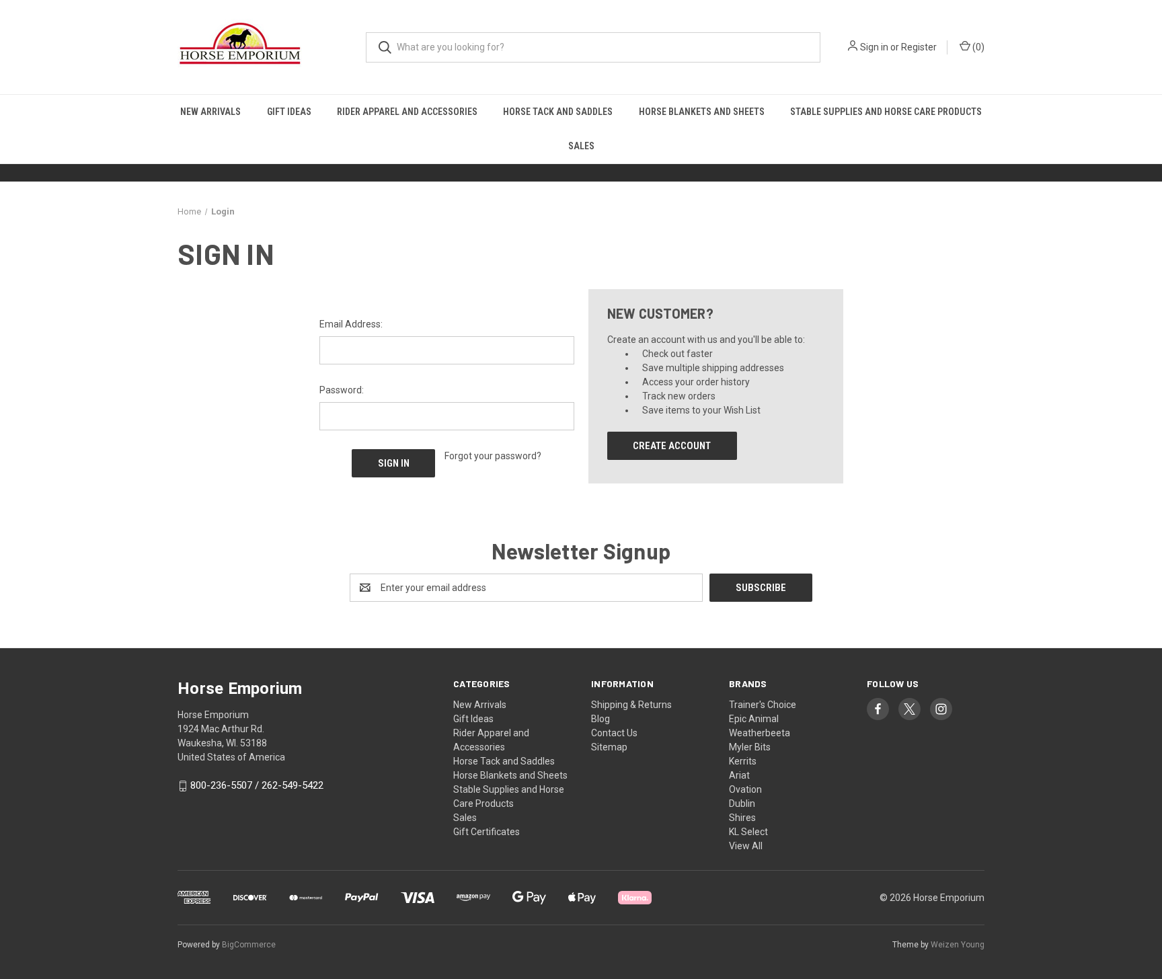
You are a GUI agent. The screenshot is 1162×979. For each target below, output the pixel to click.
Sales (581, 146)
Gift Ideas (289, 111)
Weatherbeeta (759, 733)
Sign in (874, 47)
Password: (341, 390)
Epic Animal (754, 718)
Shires (742, 817)
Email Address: (351, 324)
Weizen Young (957, 944)
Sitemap (609, 747)
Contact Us (614, 733)
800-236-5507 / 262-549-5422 (256, 786)
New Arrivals (210, 111)
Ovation (745, 789)
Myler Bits (750, 747)
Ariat (739, 775)
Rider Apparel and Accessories (407, 111)
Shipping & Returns (631, 704)
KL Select (748, 831)
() (977, 47)
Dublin (742, 803)
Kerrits (743, 761)
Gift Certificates (486, 831)
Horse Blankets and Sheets (702, 111)
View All (746, 845)
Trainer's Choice (762, 704)
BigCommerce (249, 944)
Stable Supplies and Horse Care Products (886, 111)
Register (919, 47)
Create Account (672, 446)
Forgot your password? (492, 456)
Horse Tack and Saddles (558, 111)
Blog (600, 718)
